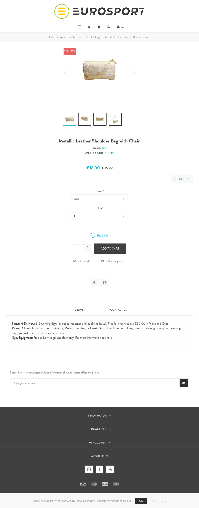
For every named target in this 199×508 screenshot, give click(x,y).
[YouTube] (110, 469)
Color (99, 191)
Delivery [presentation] (80, 310)
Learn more (159, 501)
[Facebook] (99, 469)
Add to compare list (115, 261)
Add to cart (110, 248)
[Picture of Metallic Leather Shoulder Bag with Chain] (69, 113)
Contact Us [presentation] (118, 310)
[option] (69, 113)
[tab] (81, 309)
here (109, 337)
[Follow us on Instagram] (89, 469)
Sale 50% (69, 51)
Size (100, 208)
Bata (103, 148)
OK (141, 501)
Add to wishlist (85, 261)
